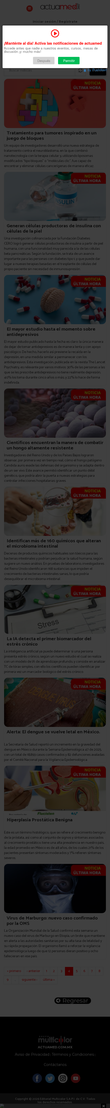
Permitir (69, 60)
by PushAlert (97, 69)
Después (43, 60)
